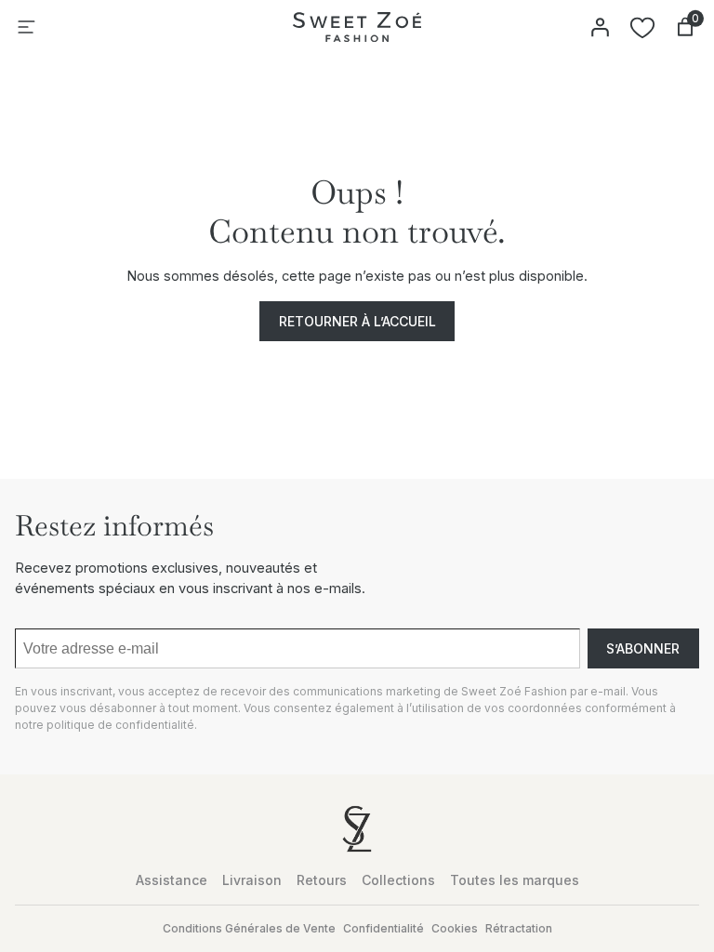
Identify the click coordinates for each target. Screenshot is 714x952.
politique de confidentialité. (121, 725)
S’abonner (643, 648)
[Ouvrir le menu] (26, 27)
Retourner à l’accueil (357, 321)
